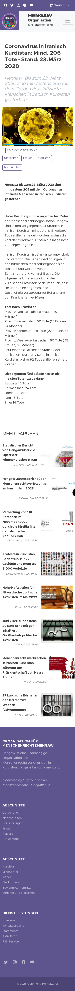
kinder (6, 877)
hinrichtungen (12, 818)
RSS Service (10, 942)
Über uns (8, 921)
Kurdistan (44, 158)
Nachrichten (12, 167)
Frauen (27, 158)
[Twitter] (6, 963)
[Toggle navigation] (67, 21)
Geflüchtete (10, 839)
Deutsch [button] (60, 6)
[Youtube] (33, 963)
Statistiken (11, 158)
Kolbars (7, 834)
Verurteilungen (12, 823)
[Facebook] (24, 963)
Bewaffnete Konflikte (17, 888)
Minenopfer (10, 872)
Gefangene (10, 813)
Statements (10, 931)
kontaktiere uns (13, 926)
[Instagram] (15, 963)
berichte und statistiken (18, 893)
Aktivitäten (9, 936)
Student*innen (12, 882)
